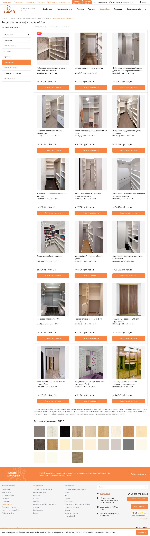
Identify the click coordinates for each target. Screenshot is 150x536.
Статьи (36, 507)
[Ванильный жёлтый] (65, 444)
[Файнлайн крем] (116, 431)
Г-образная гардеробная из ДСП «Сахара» (88, 320)
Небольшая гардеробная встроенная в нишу (91, 132)
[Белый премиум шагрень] (52, 457)
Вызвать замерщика (77, 2)
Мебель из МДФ (10, 79)
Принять (142, 532)
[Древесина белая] (52, 431)
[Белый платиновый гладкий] (141, 444)
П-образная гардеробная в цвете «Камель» (126, 132)
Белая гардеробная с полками (49, 256)
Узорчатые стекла (71, 513)
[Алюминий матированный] (39, 431)
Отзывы (36, 498)
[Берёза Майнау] (141, 431)
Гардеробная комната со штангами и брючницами (127, 257)
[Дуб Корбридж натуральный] (52, 444)
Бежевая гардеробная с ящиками (89, 68)
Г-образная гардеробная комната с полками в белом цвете (51, 69)
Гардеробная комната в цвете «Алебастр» (49, 132)
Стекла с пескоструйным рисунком (77, 504)
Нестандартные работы (13, 73)
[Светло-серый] (116, 444)
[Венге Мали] (39, 444)
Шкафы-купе (9, 35)
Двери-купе (9, 40)
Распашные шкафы (11, 68)
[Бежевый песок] (77, 444)
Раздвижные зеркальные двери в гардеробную (51, 382)
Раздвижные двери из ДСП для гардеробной (125, 320)
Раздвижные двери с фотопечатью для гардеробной (90, 382)
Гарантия (36, 495)
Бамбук (67, 498)
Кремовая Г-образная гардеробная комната (51, 194)
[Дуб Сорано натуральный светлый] (103, 431)
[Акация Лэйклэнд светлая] (90, 431)
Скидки (36, 501)
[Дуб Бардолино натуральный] (77, 431)
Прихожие (8, 57)
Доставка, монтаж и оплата (43, 489)
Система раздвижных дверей (75, 489)
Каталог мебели (8, 486)
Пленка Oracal (70, 516)
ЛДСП (67, 495)
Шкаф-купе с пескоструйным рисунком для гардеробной (124, 382)
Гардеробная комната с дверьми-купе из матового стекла (128, 194)
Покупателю (38, 486)
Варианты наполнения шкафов (44, 504)
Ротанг (67, 492)
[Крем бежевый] (90, 444)
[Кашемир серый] (103, 444)
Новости (36, 513)
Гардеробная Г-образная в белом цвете (88, 257)
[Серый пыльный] (128, 444)
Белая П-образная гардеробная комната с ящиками (88, 194)
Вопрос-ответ (38, 510)
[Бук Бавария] (128, 431)
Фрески (67, 510)
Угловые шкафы (10, 46)
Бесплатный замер (40, 492)
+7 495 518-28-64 (116, 2)
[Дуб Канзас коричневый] (77, 457)
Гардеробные (9, 62)
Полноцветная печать (72, 507)
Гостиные (8, 51)
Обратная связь (87, 2)
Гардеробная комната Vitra (48, 319)
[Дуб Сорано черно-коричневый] (65, 431)
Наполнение (69, 501)
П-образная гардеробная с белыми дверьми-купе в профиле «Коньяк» (127, 69)
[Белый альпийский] (65, 457)
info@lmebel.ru (102, 2)
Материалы (69, 486)
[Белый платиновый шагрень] (39, 457)
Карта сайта (143, 519)
